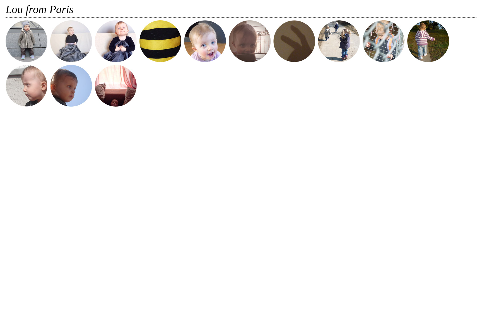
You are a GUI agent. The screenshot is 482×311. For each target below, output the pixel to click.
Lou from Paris (40, 9)
